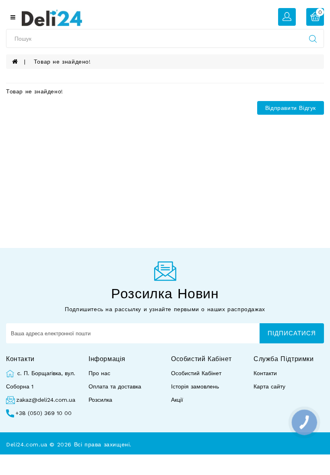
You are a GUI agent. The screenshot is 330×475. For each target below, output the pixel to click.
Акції (177, 400)
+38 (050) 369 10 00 (43, 413)
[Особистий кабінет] (287, 16)
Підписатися (292, 333)
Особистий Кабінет (196, 373)
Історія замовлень (195, 386)
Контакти (265, 373)
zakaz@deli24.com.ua (45, 400)
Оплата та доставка (115, 386)
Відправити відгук (290, 108)
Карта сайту (269, 386)
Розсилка (100, 400)
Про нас (99, 373)
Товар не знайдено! (62, 61)
